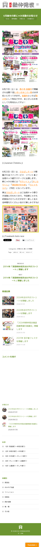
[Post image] (8, 300)
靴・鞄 (7, 507)
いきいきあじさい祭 (23, 92)
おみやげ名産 (9, 487)
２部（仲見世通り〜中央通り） (15, 451)
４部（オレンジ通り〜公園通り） (16, 461)
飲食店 (7, 482)
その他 (7, 511)
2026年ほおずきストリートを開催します (26, 312)
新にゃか (22, 252)
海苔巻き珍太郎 (19, 185)
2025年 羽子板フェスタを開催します (27, 340)
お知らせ (7, 33)
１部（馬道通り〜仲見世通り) (15, 446)
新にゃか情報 (8, 36)
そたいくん (25, 181)
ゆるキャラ (29, 252)
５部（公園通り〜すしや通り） (15, 466)
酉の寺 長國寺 (26, 89)
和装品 (7, 497)
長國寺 (25, 95)
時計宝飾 (8, 502)
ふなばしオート (26, 171)
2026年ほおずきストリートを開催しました (26, 299)
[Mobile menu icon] (37, 4)
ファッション (9, 492)
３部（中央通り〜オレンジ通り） (16, 456)
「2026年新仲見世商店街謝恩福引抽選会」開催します (27, 326)
